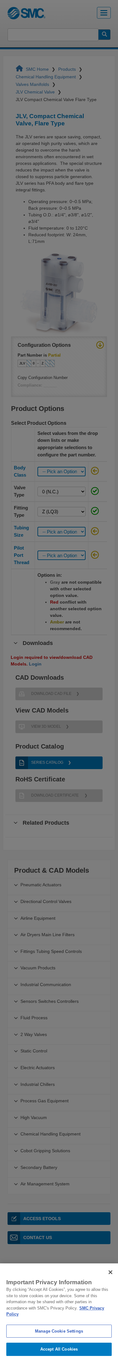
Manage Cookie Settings (59, 1331)
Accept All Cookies (59, 1349)
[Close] (110, 1272)
